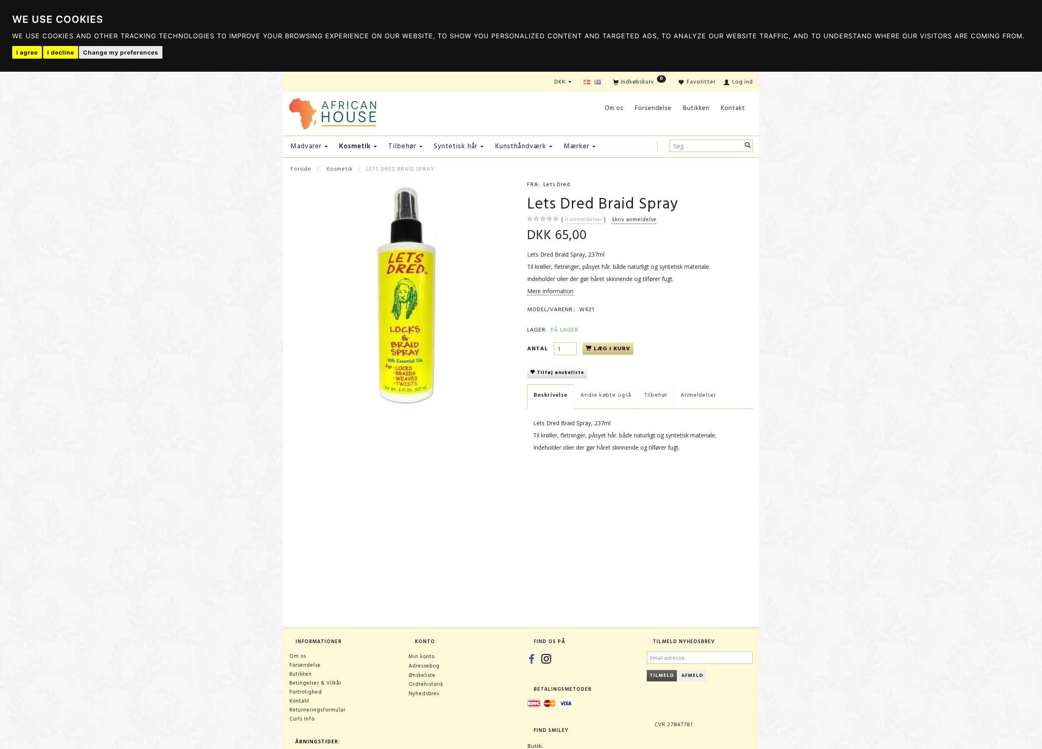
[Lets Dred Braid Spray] (402, 293)
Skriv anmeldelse (634, 219)
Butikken (696, 108)
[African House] (332, 112)
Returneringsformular (317, 710)
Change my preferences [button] (120, 52)
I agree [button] (27, 52)
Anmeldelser (698, 395)
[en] (597, 82)
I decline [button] (60, 52)
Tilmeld (662, 675)
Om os (614, 108)
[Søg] (748, 146)
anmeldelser (583, 219)
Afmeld (692, 675)
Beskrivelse (550, 395)
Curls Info (302, 719)
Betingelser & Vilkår (315, 683)
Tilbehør (656, 395)
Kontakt (733, 108)
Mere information (550, 291)
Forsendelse (653, 108)
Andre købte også (605, 395)
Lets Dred (556, 184)
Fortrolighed (305, 692)
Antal (538, 348)
